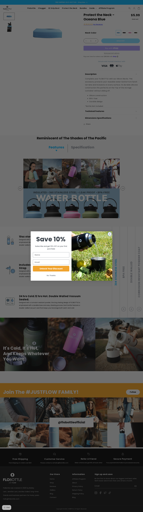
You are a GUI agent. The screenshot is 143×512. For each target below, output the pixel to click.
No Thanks (51, 275)
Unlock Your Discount (51, 268)
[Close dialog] (109, 234)
